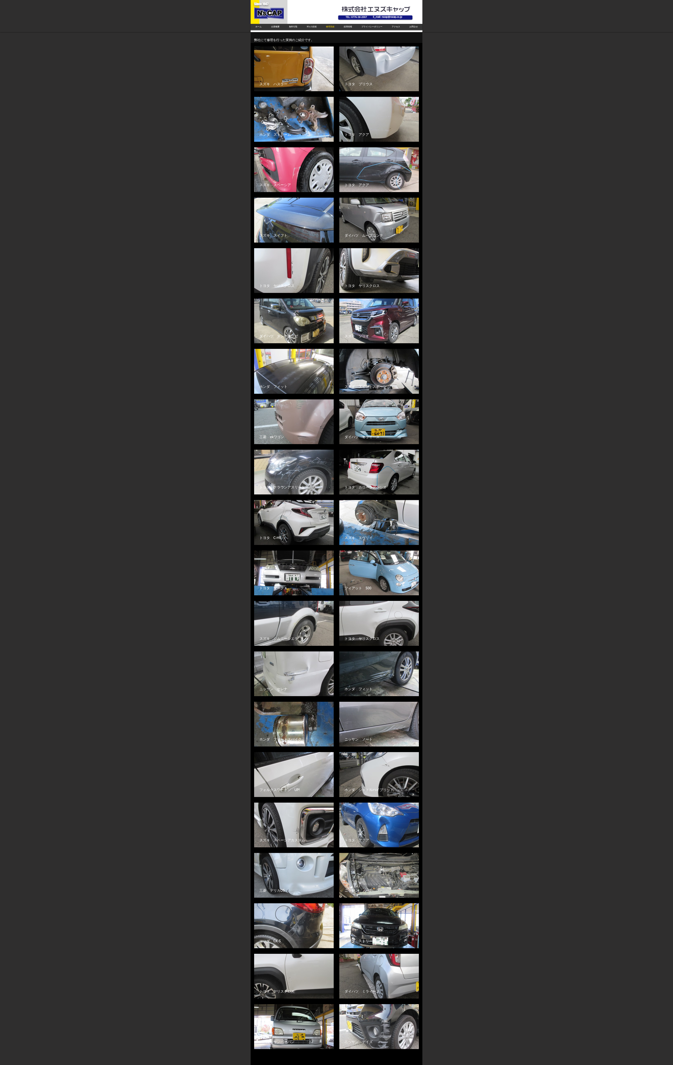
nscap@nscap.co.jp (392, 17)
